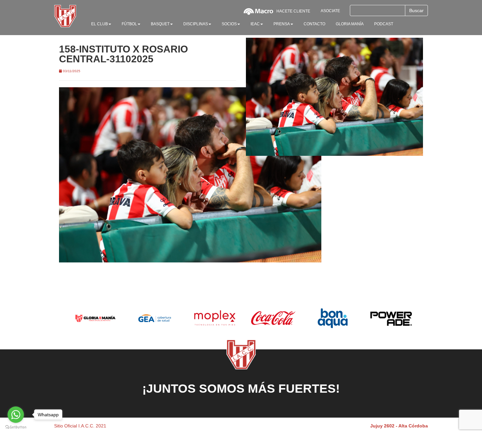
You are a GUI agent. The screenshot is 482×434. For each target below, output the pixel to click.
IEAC (255, 24)
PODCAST (383, 24)
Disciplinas (195, 24)
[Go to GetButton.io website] (15, 427)
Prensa (281, 24)
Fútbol (129, 24)
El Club (99, 24)
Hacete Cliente (293, 11)
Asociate (330, 11)
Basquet (160, 24)
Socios (229, 24)
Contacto (314, 24)
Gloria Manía (350, 24)
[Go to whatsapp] (16, 414)
